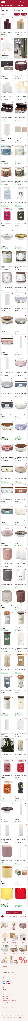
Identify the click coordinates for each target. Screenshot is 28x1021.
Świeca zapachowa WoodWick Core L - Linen (11, 712)
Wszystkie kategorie (20, 5)
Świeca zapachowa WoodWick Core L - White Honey (13, 669)
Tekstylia (12, 5)
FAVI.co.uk (8, 1017)
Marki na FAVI (6, 992)
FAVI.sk (8, 1015)
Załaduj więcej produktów (13, 912)
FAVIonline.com (5, 1011)
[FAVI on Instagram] (6, 983)
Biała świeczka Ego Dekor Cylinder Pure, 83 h (11, 138)
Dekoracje (7, 5)
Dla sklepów (6, 998)
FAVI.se (4, 1017)
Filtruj (24, 14)
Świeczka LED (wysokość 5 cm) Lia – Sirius (11, 245)
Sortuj (17, 14)
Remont (14, 942)
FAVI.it (23, 1015)
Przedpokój (14, 965)
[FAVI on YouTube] (9, 983)
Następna (15, 916)
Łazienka (5, 953)
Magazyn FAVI (6, 996)
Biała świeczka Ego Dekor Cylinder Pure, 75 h (11, 372)
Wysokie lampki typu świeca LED (8, 754)
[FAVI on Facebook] (4, 983)
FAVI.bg (13, 1017)
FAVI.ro (11, 1015)
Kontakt (5, 975)
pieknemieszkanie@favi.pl (10, 974)
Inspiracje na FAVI (7, 994)
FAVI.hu (16, 1015)
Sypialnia (23, 953)
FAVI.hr (20, 1015)
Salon (14, 953)
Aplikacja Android (9, 1007)
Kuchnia (23, 942)
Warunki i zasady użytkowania (10, 1000)
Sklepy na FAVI (6, 991)
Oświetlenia (5, 942)
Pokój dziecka (5, 965)
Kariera (5, 977)
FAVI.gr (17, 1017)
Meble (2, 5)
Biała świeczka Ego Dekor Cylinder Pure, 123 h (11, 308)
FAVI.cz (4, 1015)
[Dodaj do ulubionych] (12, 18)
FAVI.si (20, 1017)
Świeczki (8, 8)
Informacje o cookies (8, 1002)
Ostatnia (22, 916)
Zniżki (23, 965)
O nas (4, 989)
